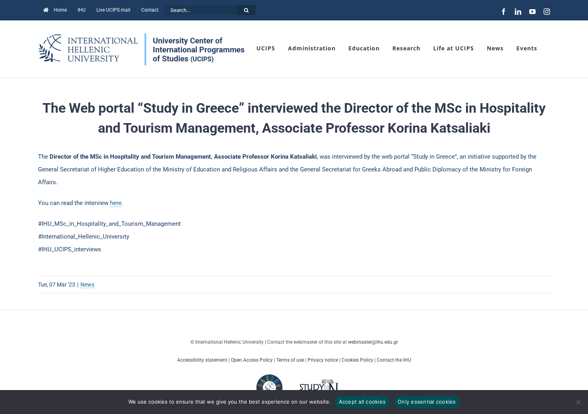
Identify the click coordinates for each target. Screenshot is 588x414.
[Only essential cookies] (578, 402)
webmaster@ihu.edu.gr (373, 342)
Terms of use (290, 360)
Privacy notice (323, 360)
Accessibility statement (202, 360)
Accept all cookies (362, 401)
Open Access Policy (252, 360)
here (116, 203)
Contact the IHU (394, 360)
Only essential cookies (427, 401)
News (87, 284)
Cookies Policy (357, 360)
